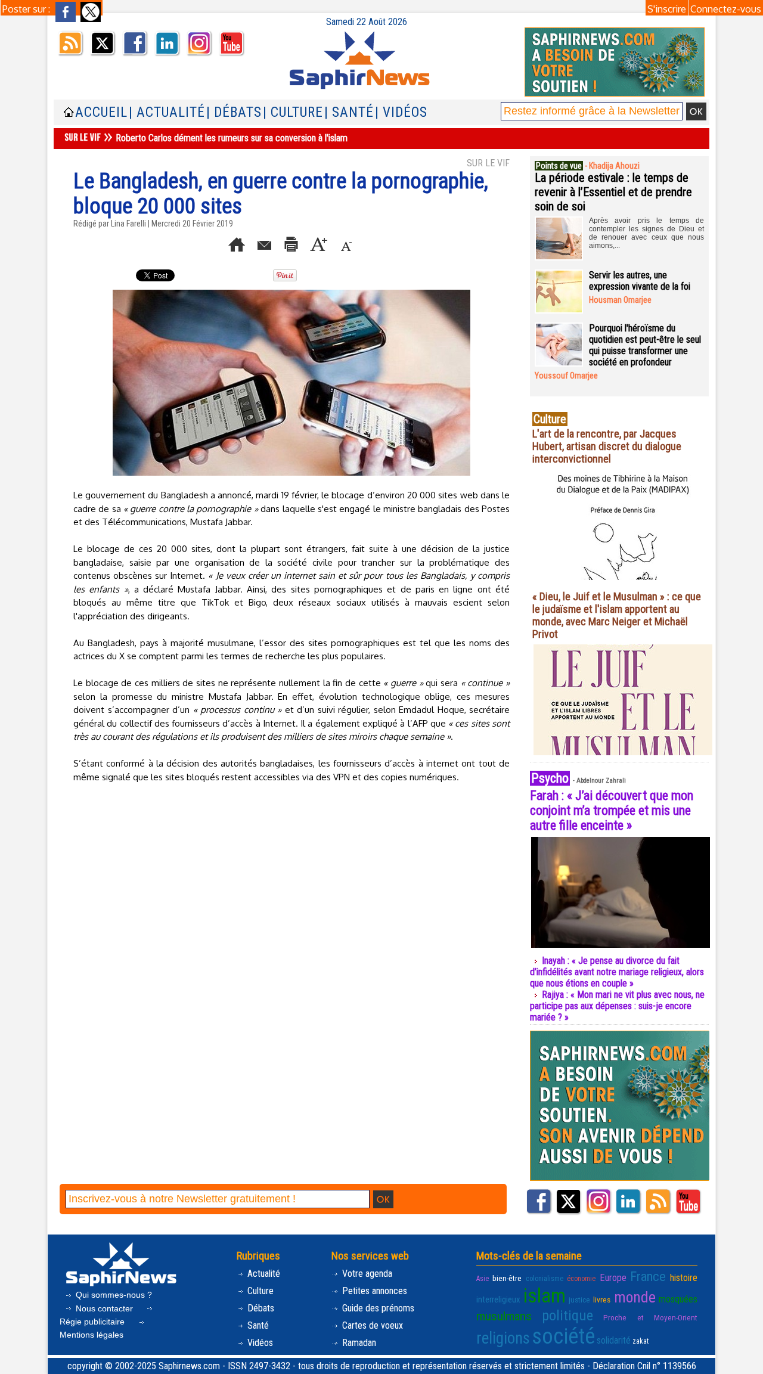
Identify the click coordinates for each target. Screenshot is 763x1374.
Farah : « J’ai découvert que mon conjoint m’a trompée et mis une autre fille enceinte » (611, 810)
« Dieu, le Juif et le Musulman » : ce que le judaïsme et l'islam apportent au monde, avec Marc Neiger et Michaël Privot (616, 615)
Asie (482, 1278)
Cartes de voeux (371, 1325)
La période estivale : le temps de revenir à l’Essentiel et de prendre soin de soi (613, 191)
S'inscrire (666, 9)
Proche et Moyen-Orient (650, 1317)
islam (544, 1295)
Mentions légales (91, 1334)
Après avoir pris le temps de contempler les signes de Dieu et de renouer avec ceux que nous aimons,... (646, 233)
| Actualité (167, 112)
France (648, 1276)
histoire (683, 1277)
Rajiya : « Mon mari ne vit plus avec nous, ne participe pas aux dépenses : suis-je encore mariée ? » (617, 1006)
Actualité (262, 1273)
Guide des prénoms (377, 1308)
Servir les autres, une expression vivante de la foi (639, 280)
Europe (613, 1277)
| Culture (293, 112)
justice (579, 1299)
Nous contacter (104, 1308)
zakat (640, 1341)
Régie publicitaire (93, 1321)
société (563, 1336)
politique (567, 1315)
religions (503, 1338)
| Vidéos (401, 112)
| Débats (234, 112)
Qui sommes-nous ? (112, 1294)
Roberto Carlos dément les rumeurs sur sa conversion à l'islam (232, 138)
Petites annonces (373, 1291)
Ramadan (358, 1342)
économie (581, 1278)
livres (601, 1299)
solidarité (614, 1340)
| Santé (349, 112)
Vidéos (259, 1342)
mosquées (678, 1299)
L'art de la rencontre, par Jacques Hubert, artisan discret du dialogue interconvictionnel (606, 446)
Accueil (101, 112)
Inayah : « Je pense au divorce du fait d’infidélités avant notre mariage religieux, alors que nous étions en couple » (617, 972)
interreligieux (498, 1299)
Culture (259, 1291)
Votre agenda (366, 1273)
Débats (259, 1308)
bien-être (507, 1278)
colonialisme (544, 1278)
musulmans (504, 1316)
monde (635, 1297)
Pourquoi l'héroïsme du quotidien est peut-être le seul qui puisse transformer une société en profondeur (645, 345)
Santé (257, 1325)
